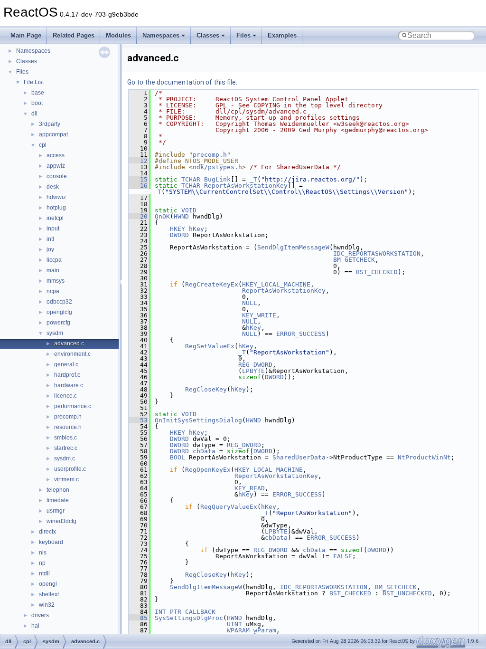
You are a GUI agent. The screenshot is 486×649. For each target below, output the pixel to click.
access (56, 155)
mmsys (56, 280)
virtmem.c (66, 479)
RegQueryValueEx (228, 506)
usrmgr (56, 510)
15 (138, 179)
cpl (43, 145)
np (42, 563)
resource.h (68, 427)
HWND (181, 216)
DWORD (179, 235)
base (37, 92)
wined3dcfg (61, 521)
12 (138, 160)
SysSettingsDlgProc (189, 617)
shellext (49, 594)
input (53, 228)
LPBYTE (253, 370)
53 (138, 420)
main (53, 270)
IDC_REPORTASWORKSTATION (377, 253)
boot (37, 103)
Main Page (25, 35)
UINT (234, 624)
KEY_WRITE (259, 315)
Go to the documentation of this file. (182, 82)
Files (243, 35)
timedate (58, 500)
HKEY (177, 228)
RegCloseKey (206, 389)
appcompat (53, 134)
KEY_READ (249, 488)
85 (138, 617)
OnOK (162, 216)
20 (138, 216)
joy (50, 249)
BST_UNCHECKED (407, 593)
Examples (282, 35)
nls (43, 552)
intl (50, 239)
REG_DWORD (255, 364)
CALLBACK (200, 611)
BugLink (217, 179)
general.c (66, 364)
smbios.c (65, 437)
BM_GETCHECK (354, 259)
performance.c (72, 406)
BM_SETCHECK (396, 587)
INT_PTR (168, 611)
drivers (40, 615)
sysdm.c (64, 458)
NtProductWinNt (424, 457)
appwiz (56, 165)
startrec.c (65, 448)
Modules (118, 35)
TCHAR (190, 179)
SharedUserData (299, 457)
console (57, 176)
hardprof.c (67, 375)
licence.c (65, 395)
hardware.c (68, 385)
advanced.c (69, 343)
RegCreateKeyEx (211, 284)
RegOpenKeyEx (208, 469)
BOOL (177, 457)
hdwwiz (56, 197)
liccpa (54, 260)
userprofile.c (70, 469)
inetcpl (55, 218)
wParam (264, 630)
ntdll (44, 573)
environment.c (72, 354)
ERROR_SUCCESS (301, 333)
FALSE (342, 556)
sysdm (55, 333)
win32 (47, 604)
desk (53, 186)
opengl (48, 584)
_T (253, 179)
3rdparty (49, 124)
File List (34, 82)
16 (138, 185)
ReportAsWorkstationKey (246, 185)
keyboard (51, 542)
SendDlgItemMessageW (293, 247)
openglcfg (59, 312)
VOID (188, 210)
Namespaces (160, 35)
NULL (249, 302)
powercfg (58, 322)
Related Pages (73, 35)
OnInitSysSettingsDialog (198, 420)
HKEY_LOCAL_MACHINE (276, 284)
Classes (207, 35)
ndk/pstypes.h (217, 167)
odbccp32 (59, 301)
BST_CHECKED (377, 272)
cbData (204, 451)
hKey (196, 228)
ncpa (53, 291)
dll (34, 113)
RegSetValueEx (209, 346)
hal (35, 625)
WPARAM (238, 630)
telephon (58, 490)
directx (47, 531)
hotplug (56, 207)
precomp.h (68, 416)
